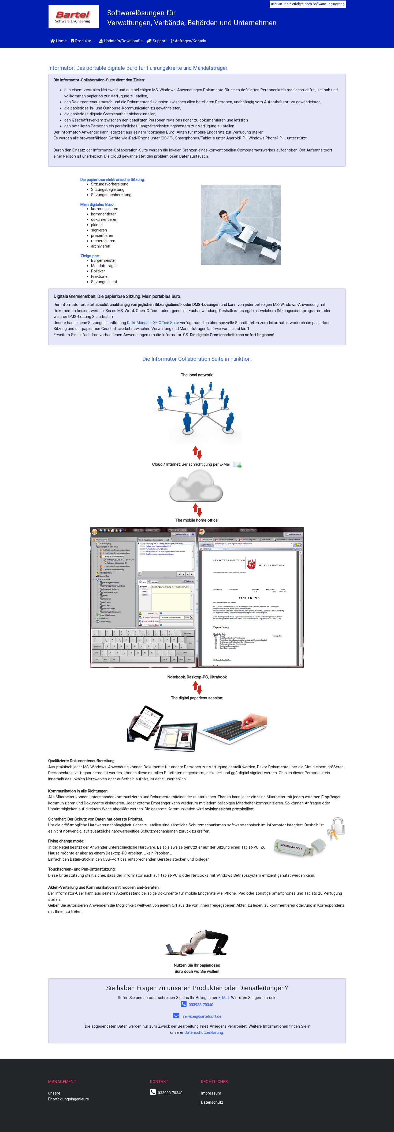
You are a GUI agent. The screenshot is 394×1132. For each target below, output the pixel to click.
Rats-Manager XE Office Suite (153, 322)
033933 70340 (200, 1004)
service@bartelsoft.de (202, 1016)
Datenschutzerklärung (204, 1032)
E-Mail (223, 997)
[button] (83, 41)
